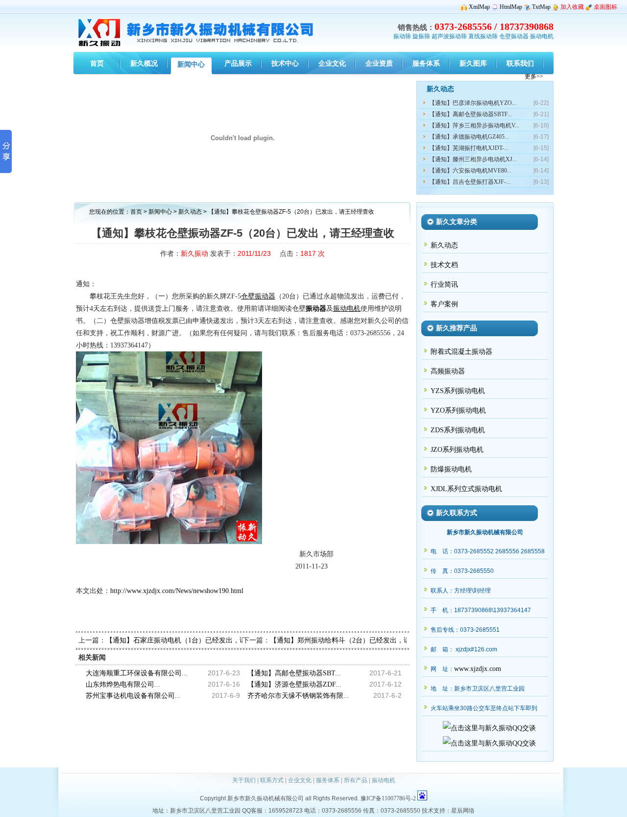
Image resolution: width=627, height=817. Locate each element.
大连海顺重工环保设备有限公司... (137, 673)
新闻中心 (160, 211)
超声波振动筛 (449, 36)
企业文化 (300, 780)
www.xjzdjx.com (477, 668)
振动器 (316, 308)
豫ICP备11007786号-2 (388, 798)
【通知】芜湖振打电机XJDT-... (468, 148)
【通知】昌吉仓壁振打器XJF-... (469, 181)
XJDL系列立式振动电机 (466, 489)
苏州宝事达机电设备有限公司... (133, 695)
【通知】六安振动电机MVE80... (470, 170)
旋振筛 (421, 36)
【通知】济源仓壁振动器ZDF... (294, 684)
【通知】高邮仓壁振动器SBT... (294, 673)
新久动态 (190, 211)
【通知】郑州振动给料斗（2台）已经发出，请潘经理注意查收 (364, 640)
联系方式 (272, 780)
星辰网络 (463, 810)
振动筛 (402, 36)
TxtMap (541, 6)
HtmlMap (511, 6)
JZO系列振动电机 (457, 449)
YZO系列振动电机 (458, 410)
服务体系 (327, 780)
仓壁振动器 (514, 36)
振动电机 (542, 36)
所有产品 (355, 780)
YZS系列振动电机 (458, 391)
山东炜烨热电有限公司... (123, 684)
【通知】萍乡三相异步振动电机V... (474, 125)
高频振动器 (448, 371)
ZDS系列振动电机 (458, 430)
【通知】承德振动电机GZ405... (469, 136)
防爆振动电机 (451, 469)
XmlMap (479, 6)
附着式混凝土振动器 (461, 351)
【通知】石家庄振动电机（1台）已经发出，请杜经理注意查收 (200, 640)
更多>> (534, 76)
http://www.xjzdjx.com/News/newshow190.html (176, 590)
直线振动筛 (483, 36)
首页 (136, 211)
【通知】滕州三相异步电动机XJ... (473, 159)
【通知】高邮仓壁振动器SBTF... (470, 114)
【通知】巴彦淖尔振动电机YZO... (472, 102)
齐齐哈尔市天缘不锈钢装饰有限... (298, 695)
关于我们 (244, 780)
